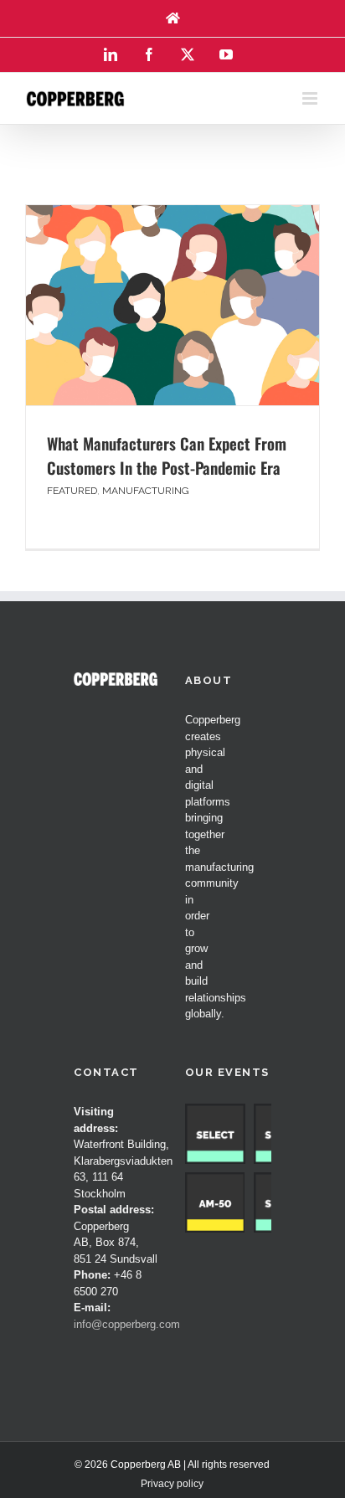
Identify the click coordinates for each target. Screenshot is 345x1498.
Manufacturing (145, 491)
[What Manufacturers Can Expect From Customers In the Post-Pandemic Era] (172, 305)
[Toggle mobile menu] (311, 98)
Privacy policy (172, 1484)
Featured (72, 491)
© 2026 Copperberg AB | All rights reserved (172, 1464)
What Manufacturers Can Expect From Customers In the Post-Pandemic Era (166, 455)
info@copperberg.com (127, 1324)
